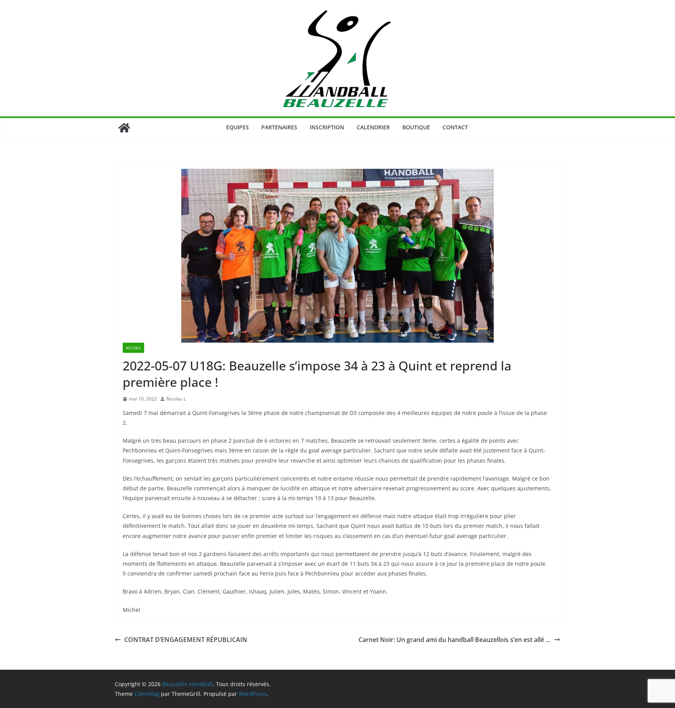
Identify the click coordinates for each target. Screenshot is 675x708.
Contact (455, 127)
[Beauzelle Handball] (124, 127)
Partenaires (279, 127)
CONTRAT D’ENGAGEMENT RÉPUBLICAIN (185, 639)
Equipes (237, 127)
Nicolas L (176, 398)
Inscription (327, 127)
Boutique (416, 127)
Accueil (133, 347)
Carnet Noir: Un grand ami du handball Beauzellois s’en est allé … (455, 639)
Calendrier (373, 127)
